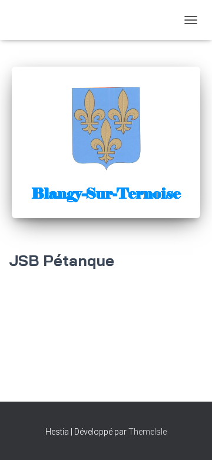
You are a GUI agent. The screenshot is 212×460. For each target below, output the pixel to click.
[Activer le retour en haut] (189, 436)
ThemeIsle (147, 431)
